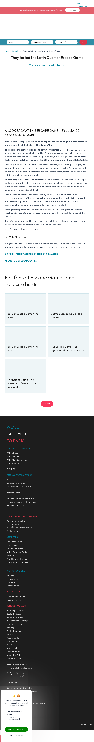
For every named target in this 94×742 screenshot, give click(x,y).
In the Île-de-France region (19, 527)
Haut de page (86, 724)
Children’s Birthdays (16, 596)
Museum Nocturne (15, 505)
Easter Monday (14, 631)
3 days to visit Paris (16, 483)
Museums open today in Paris (20, 498)
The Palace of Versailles (18, 562)
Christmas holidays (16, 624)
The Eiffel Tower (14, 541)
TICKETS (11, 469)
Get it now (70, 10)
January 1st (12, 627)
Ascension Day (14, 638)
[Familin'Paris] (47, 27)
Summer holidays (15, 617)
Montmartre (12, 555)
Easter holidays (14, 614)
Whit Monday (13, 641)
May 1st (10, 634)
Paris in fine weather (16, 520)
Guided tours (13, 585)
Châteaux (11, 582)
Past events (12, 531)
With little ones (14, 456)
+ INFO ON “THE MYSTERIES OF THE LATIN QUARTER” (32, 254)
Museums (11, 575)
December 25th (14, 658)
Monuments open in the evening (21, 501)
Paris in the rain (14, 524)
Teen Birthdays (14, 599)
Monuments (12, 579)
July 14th (11, 644)
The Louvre (12, 545)
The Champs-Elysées (17, 559)
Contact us (12, 682)
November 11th (13, 655)
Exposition (16, 51)
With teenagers (14, 463)
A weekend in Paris (15, 479)
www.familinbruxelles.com (19, 667)
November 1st (13, 651)
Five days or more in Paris (19, 486)
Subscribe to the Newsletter (20, 688)
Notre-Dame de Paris (17, 552)
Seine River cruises (15, 548)
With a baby (12, 453)
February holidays (15, 610)
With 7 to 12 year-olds (17, 459)
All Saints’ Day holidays (17, 620)
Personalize (16, 735)
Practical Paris (13, 492)
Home (7, 51)
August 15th (12, 648)
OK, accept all (16, 729)
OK (83, 42)
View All (47, 404)
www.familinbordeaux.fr (18, 664)
